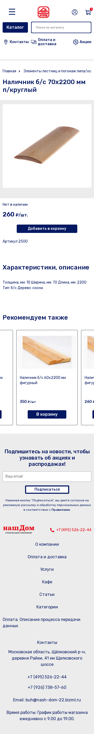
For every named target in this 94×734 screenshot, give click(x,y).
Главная (9, 71)
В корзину (47, 414)
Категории (47, 606)
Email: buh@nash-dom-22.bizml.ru (47, 699)
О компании (47, 544)
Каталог (15, 27)
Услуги (47, 569)
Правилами (60, 510)
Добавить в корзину (47, 228)
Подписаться (47, 489)
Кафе (47, 581)
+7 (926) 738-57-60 (47, 687)
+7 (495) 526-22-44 (73, 530)
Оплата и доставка (47, 556)
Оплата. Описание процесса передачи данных (41, 622)
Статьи (47, 594)
